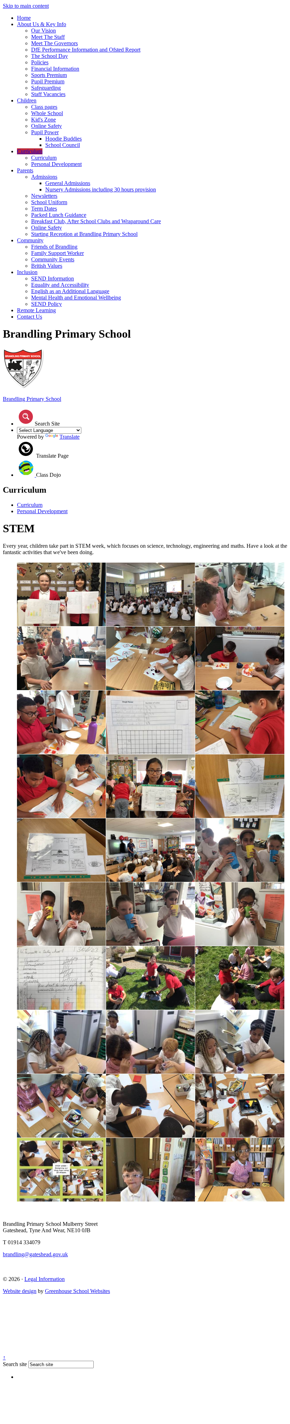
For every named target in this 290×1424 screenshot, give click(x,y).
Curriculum (29, 151)
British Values (46, 266)
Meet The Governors (54, 43)
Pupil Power (45, 132)
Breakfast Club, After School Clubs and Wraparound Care (96, 221)
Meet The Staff (48, 37)
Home (24, 18)
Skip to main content (26, 6)
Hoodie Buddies (63, 139)
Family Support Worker (57, 253)
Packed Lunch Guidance (58, 215)
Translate (69, 437)
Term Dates (44, 209)
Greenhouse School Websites (77, 1291)
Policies (39, 62)
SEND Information (52, 278)
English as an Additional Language (70, 291)
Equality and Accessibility (60, 285)
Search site (15, 1364)
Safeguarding (46, 88)
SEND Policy (46, 304)
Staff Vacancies (48, 94)
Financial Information (55, 69)
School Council (62, 145)
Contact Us (29, 317)
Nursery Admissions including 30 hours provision (100, 189)
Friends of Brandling (54, 247)
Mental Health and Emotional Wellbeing (76, 298)
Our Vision (43, 31)
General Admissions (67, 183)
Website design (19, 1291)
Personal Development (56, 164)
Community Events (52, 259)
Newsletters (44, 196)
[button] (26, 417)
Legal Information (44, 1279)
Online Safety (46, 126)
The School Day (49, 56)
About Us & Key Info (41, 24)
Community (30, 240)
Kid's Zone (43, 120)
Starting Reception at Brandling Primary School (84, 234)
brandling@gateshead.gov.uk (35, 1254)
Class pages (44, 107)
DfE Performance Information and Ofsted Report (85, 50)
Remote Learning (36, 310)
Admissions (44, 177)
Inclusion (27, 272)
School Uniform (49, 202)
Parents (25, 170)
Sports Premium (49, 75)
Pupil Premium (47, 81)
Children (26, 100)
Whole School (47, 113)
